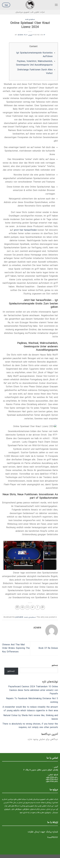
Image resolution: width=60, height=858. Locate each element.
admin (20, 35)
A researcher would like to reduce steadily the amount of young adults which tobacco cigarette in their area (30, 708)
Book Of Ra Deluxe (48, 648)
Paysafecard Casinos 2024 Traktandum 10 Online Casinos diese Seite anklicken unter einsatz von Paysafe (33, 690)
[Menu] (56, 4)
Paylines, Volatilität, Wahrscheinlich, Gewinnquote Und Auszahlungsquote (34, 63)
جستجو (55, 665)
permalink (19, 617)
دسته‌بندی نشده (30, 19)
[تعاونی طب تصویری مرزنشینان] (30, 5)
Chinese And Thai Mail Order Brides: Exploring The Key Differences (16, 648)
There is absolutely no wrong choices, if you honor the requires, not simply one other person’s (30, 725)
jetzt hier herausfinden (25, 230)
